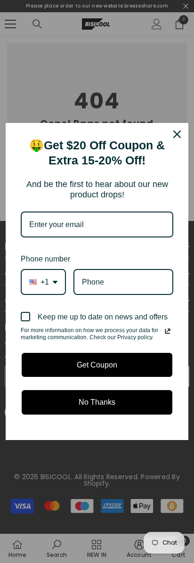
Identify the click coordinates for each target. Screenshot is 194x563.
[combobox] (43, 282)
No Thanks (97, 402)
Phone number (45, 259)
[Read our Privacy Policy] (167, 331)
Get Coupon (97, 365)
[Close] (177, 134)
